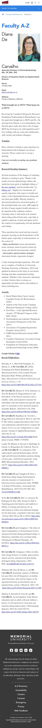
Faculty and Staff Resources (14, 14)
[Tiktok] (30, 650)
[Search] (35, 3)
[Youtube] (21, 650)
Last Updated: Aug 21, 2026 (24, 717)
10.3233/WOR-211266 (11, 491)
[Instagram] (16, 650)
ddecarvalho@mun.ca (9, 92)
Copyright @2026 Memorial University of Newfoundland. (21, 720)
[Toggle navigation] (38, 3)
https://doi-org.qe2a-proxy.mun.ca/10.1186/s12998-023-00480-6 (21, 518)
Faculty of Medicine (9, 8)
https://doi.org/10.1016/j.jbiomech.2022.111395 (21, 587)
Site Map (12, 717)
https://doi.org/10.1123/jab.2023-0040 (17, 436)
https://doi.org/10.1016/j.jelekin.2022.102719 (20, 611)
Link (17, 353)
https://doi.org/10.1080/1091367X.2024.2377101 (22, 384)
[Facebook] (11, 650)
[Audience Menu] (32, 3)
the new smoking (8, 187)
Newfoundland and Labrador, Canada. (21, 721)
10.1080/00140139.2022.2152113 (20, 563)
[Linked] (25, 650)
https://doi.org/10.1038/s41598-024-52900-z (20, 411)
